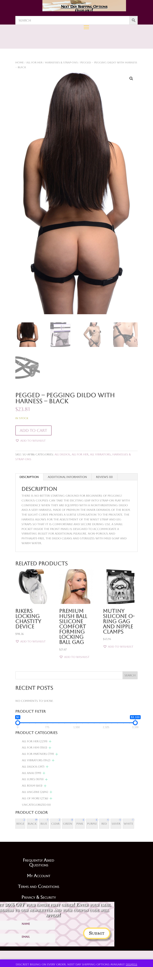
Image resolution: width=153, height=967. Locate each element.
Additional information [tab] (67, 477)
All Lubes (33, 779)
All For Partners (38, 753)
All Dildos (62, 454)
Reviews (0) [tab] (104, 477)
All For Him (34, 747)
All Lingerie (35, 792)
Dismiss (131, 964)
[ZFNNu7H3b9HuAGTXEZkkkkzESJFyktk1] (66, 74)
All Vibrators (100, 454)
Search (130, 675)
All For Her (80, 454)
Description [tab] (29, 477)
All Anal (31, 773)
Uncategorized (36, 804)
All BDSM (32, 785)
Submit (97, 932)
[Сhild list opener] (50, 741)
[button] (131, 78)
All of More (35, 798)
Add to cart (33, 430)
